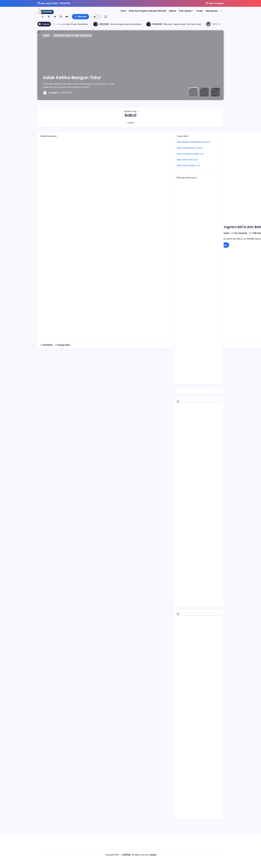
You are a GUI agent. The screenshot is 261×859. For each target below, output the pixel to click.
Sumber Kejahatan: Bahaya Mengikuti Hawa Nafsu (184, 24)
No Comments (241, 233)
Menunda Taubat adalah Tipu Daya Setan (121, 24)
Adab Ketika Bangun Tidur (72, 77)
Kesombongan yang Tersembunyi (64, 24)
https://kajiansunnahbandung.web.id (193, 142)
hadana (54, 92)
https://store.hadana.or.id (188, 165)
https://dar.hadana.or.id (187, 159)
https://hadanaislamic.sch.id (190, 148)
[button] (80, 16)
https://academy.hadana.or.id (190, 153)
